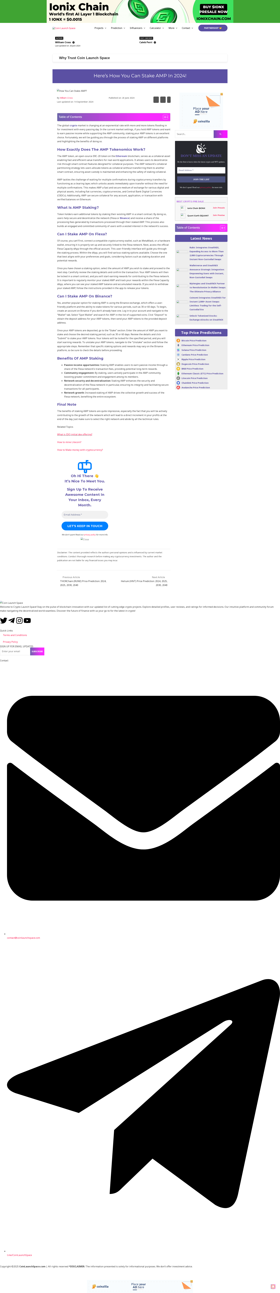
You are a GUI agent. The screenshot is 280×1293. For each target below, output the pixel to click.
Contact (186, 28)
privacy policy (90, 534)
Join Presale (219, 208)
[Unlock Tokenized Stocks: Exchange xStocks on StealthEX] (182, 317)
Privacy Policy (10, 641)
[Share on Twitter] (156, 100)
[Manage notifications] (273, 1286)
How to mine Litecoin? (69, 442)
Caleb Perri (145, 42)
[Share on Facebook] (163, 100)
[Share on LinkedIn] (169, 100)
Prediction (116, 28)
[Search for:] (201, 134)
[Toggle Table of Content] (164, 117)
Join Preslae (219, 215)
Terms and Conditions (15, 635)
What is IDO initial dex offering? (74, 434)
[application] (104, 28)
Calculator (155, 28)
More (171, 28)
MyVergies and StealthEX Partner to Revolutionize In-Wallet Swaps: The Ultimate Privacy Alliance (208, 287)
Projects (98, 28)
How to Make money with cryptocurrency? (80, 449)
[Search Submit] (221, 134)
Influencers (136, 28)
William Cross (63, 42)
